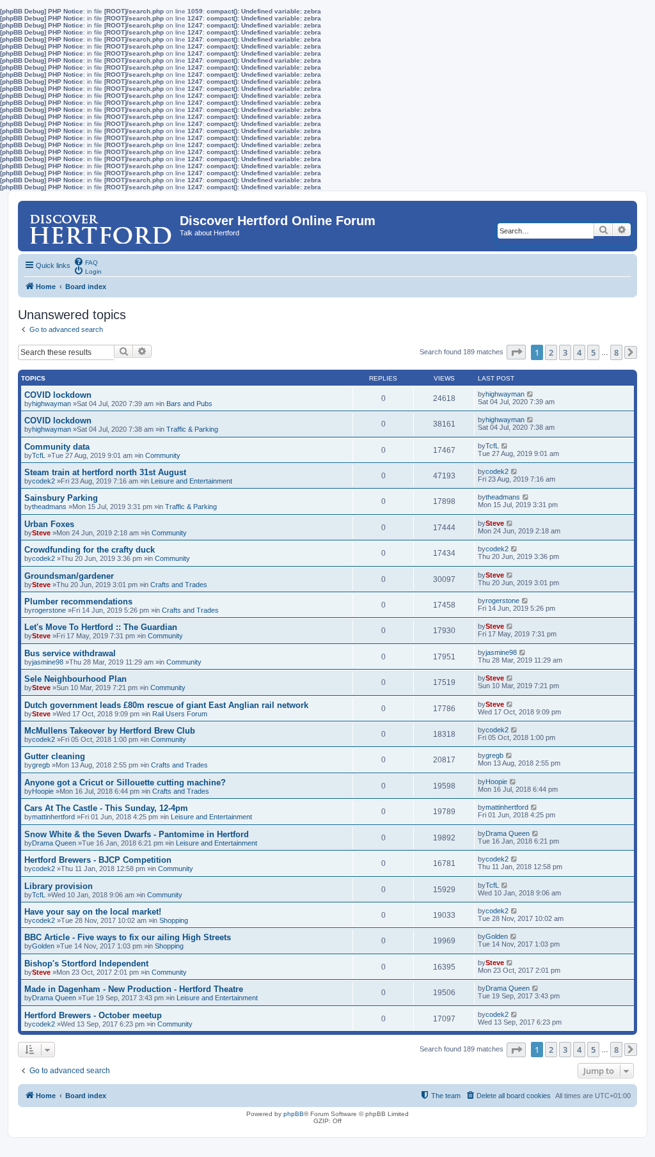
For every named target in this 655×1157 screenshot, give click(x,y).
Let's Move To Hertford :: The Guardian (100, 627)
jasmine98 (47, 662)
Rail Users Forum (179, 714)
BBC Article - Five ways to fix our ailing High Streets (127, 937)
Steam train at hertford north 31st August (105, 472)
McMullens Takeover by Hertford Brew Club (109, 731)
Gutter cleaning (54, 756)
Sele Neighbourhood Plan (75, 679)
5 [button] (593, 352)
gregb (41, 765)
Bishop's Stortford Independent (86, 963)
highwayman (51, 403)
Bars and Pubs (189, 403)
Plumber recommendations (78, 601)
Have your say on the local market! (92, 912)
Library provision (58, 886)
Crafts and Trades (178, 584)
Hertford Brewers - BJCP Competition (97, 860)
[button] (516, 352)
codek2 (43, 481)
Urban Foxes (49, 524)
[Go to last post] (530, 394)
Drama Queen (54, 843)
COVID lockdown (57, 395)
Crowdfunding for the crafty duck (89, 550)
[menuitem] (86, 261)
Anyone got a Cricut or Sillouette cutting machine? (125, 782)
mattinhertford (53, 817)
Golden (43, 946)
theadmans (49, 506)
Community (162, 455)
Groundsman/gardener (69, 576)
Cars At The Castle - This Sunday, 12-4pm (106, 808)
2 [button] (551, 352)
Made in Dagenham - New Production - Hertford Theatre (133, 989)
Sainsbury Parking (61, 498)
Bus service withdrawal (70, 653)
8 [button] (616, 352)
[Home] (100, 224)
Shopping (173, 920)
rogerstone (49, 610)
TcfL (38, 455)
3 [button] (565, 352)
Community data (57, 447)
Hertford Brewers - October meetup (93, 1015)
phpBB (293, 1113)
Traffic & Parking (192, 429)
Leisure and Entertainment (191, 481)
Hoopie (43, 791)
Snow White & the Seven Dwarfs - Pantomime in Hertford (136, 834)
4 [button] (579, 352)
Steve (41, 533)
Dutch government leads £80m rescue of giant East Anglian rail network (166, 705)
